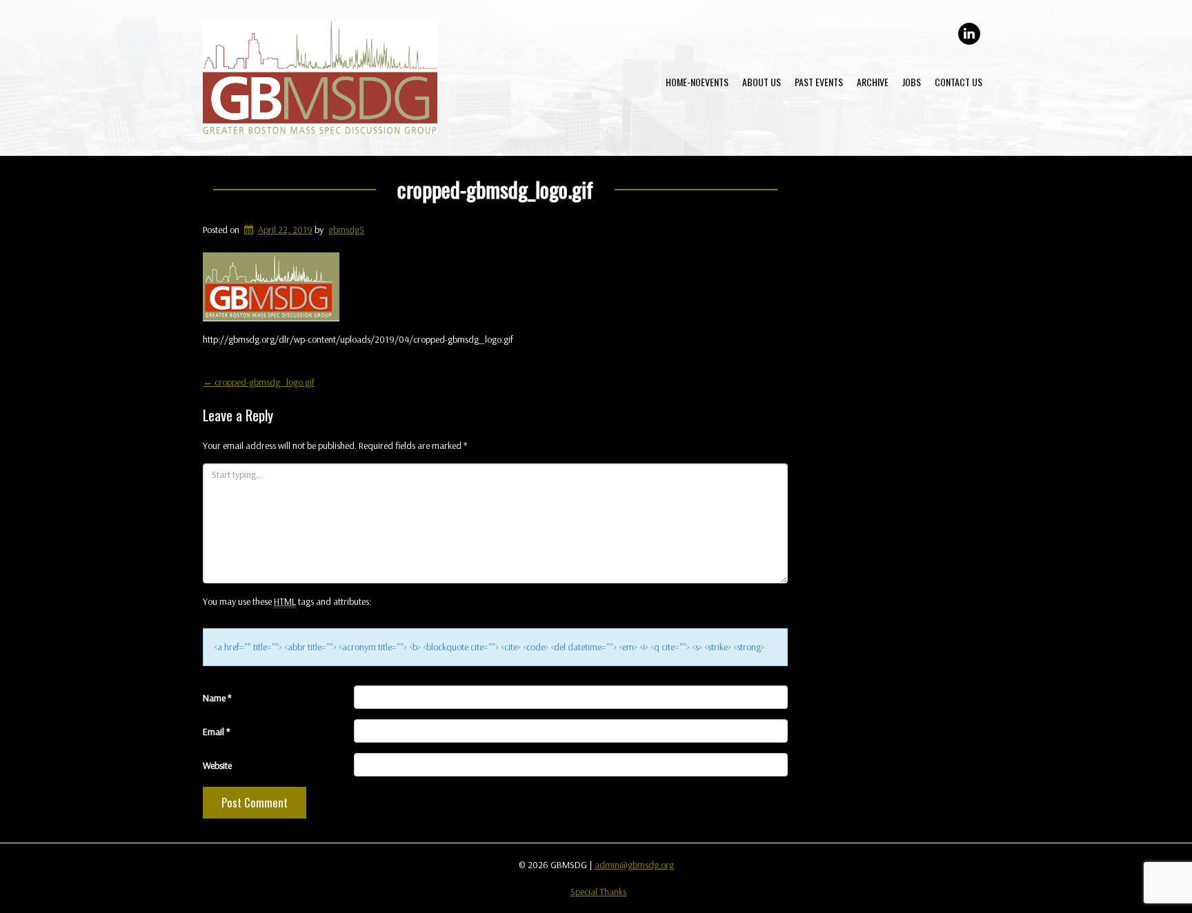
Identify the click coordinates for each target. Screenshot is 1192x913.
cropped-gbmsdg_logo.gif (495, 189)
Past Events (819, 81)
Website (217, 765)
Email (216, 731)
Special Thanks (598, 891)
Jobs (911, 81)
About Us (761, 81)
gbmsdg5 (346, 229)
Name (217, 698)
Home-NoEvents (697, 81)
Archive (872, 81)
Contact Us (958, 81)
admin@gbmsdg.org (634, 865)
